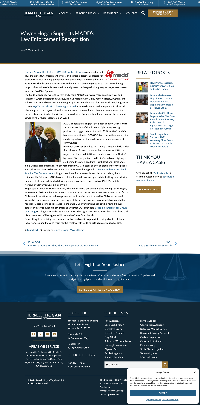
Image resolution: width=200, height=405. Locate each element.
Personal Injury (148, 345)
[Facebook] (33, 334)
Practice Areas (86, 13)
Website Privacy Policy (170, 400)
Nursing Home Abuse (116, 345)
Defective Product (114, 333)
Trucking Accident (114, 357)
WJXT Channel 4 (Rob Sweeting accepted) (55, 106)
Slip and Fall (111, 349)
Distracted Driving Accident (154, 333)
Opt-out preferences (153, 400)
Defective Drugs (113, 328)
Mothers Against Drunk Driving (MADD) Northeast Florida (55, 72)
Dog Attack (110, 337)
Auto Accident (112, 320)
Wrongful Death (148, 357)
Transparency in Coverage (112, 390)
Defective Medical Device (153, 328)
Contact (131, 13)
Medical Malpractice (150, 337)
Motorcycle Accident (151, 341)
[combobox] (133, 364)
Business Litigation (114, 324)
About (63, 13)
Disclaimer (105, 387)
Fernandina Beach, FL (39, 359)
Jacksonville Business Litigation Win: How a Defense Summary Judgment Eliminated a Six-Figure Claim (161, 101)
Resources (110, 13)
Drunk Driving (61, 229)
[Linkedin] (54, 334)
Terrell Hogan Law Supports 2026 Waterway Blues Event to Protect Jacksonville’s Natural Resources (161, 140)
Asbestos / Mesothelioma (118, 341)
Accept (163, 393)
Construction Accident (152, 324)
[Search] (165, 364)
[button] (194, 372)
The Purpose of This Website (113, 380)
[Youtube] (47, 334)
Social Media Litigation (152, 349)
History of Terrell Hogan (111, 383)
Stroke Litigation (113, 353)
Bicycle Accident (148, 320)
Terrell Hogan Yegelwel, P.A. (50, 380)
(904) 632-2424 (161, 172)
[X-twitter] (40, 334)
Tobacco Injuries (148, 353)
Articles (39, 50)
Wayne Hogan (77, 229)
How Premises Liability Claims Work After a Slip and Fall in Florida (162, 85)
